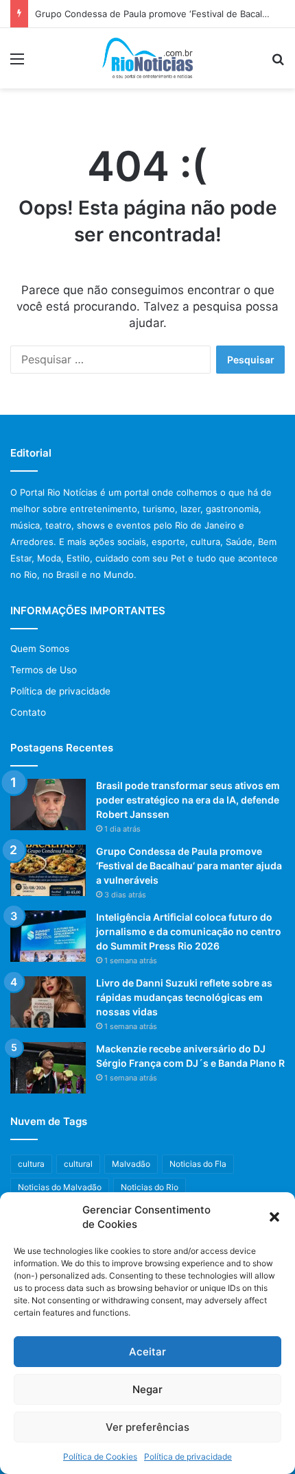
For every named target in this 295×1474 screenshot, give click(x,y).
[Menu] (17, 63)
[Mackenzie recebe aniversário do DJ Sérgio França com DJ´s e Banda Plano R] (48, 1068)
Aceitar (147, 1351)
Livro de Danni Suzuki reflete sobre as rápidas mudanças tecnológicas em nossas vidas (184, 997)
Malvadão (131, 1164)
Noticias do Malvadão (60, 1187)
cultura (31, 1164)
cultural (78, 1164)
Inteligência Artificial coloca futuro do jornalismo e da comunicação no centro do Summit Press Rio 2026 (188, 931)
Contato (28, 712)
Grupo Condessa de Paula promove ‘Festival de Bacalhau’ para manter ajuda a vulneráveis (189, 865)
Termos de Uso (43, 669)
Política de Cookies (100, 1456)
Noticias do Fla (197, 1164)
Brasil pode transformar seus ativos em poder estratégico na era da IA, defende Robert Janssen (188, 800)
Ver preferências (147, 1427)
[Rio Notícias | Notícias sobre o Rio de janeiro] (147, 58)
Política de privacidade (188, 1456)
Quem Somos (39, 648)
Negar (147, 1389)
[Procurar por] (278, 63)
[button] (274, 1217)
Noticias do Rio (149, 1187)
